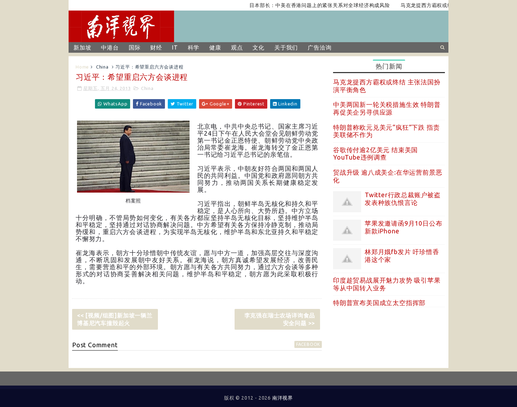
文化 (258, 47)
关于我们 (286, 47)
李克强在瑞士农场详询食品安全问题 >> (279, 319)
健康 (215, 47)
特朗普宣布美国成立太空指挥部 (379, 302)
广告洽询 (319, 47)
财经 (156, 47)
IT (175, 47)
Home (82, 66)
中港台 (110, 47)
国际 (135, 47)
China (102, 66)
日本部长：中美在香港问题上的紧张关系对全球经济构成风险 (312, 5)
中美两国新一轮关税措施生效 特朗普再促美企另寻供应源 (387, 108)
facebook (308, 344)
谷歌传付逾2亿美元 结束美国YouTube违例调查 (375, 153)
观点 (237, 47)
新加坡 (82, 47)
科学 (194, 47)
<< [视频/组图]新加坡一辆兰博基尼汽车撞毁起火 (115, 319)
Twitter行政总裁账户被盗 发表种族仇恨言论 (403, 198)
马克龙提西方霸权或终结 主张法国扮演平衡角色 (448, 5)
